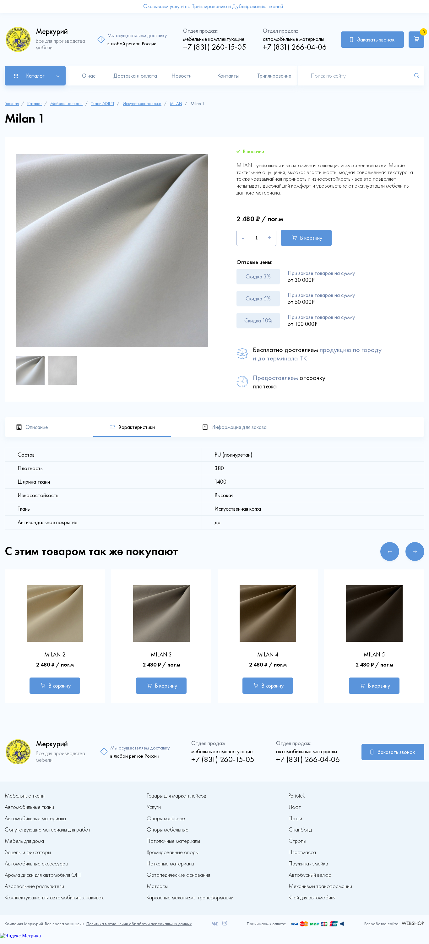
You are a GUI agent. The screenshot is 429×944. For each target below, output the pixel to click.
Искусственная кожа (142, 103)
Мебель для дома (24, 841)
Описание (36, 427)
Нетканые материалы (170, 863)
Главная (12, 103)
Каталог (34, 103)
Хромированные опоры (172, 852)
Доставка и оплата (135, 75)
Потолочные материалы (173, 841)
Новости (181, 75)
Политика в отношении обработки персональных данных (139, 923)
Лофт (295, 807)
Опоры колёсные (166, 818)
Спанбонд (300, 829)
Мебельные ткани (66, 103)
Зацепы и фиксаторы (28, 852)
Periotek (297, 796)
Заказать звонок (375, 39)
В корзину (311, 237)
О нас (88, 75)
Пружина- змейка (308, 863)
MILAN (176, 103)
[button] (389, 551)
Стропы (297, 841)
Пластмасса (302, 852)
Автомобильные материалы (35, 818)
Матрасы (157, 886)
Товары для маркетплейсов (176, 796)
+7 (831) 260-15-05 (214, 47)
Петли (295, 818)
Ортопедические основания (178, 875)
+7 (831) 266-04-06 (295, 47)
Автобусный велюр (310, 875)
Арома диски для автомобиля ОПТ (43, 875)
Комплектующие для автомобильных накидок (54, 897)
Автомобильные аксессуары (36, 863)
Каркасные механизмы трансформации (190, 897)
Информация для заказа (239, 427)
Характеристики (137, 427)
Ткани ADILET (102, 103)
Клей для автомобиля (312, 897)
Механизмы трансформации (320, 886)
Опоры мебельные (167, 829)
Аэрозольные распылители (34, 886)
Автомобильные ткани (29, 807)
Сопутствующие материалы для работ (47, 829)
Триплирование (274, 75)
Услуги (154, 807)
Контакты (228, 75)
